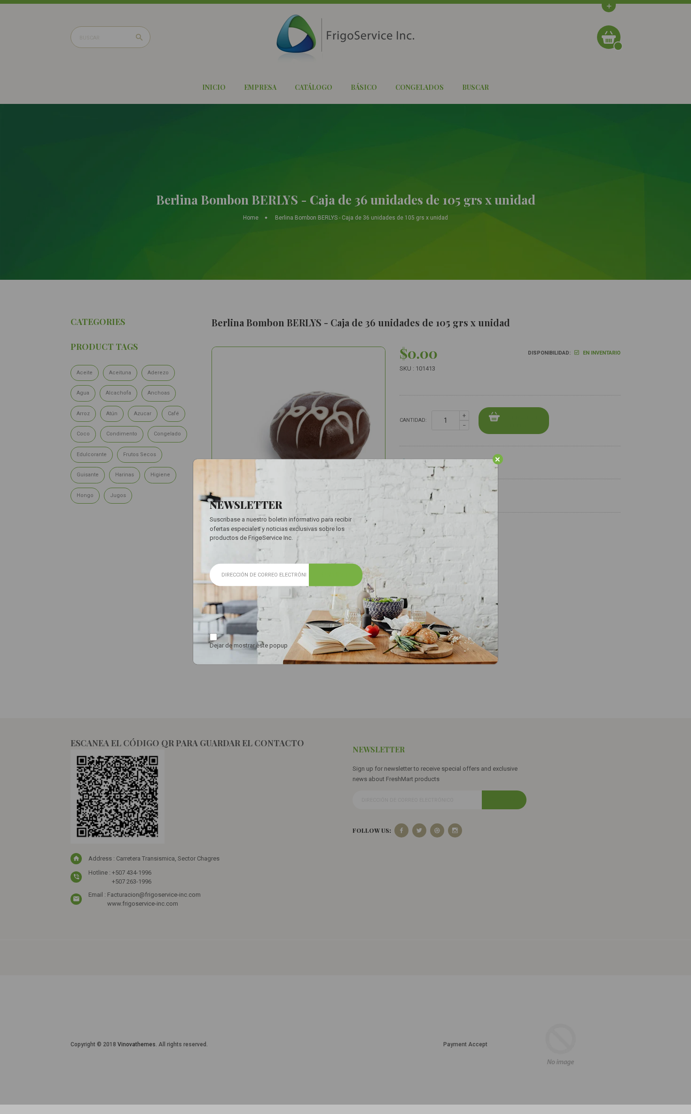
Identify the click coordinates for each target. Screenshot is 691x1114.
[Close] (497, 459)
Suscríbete (335, 574)
